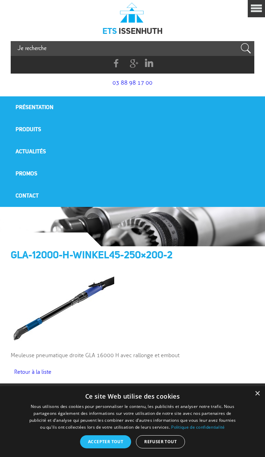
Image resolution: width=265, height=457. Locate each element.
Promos (26, 173)
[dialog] (132, 421)
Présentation (34, 107)
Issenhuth (132, 12)
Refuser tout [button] (160, 442)
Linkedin (148, 63)
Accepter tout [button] (105, 442)
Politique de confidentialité (198, 427)
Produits (28, 129)
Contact (27, 195)
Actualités (31, 151)
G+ (132, 63)
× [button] (257, 393)
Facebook (116, 63)
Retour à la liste (32, 372)
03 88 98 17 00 (132, 82)
